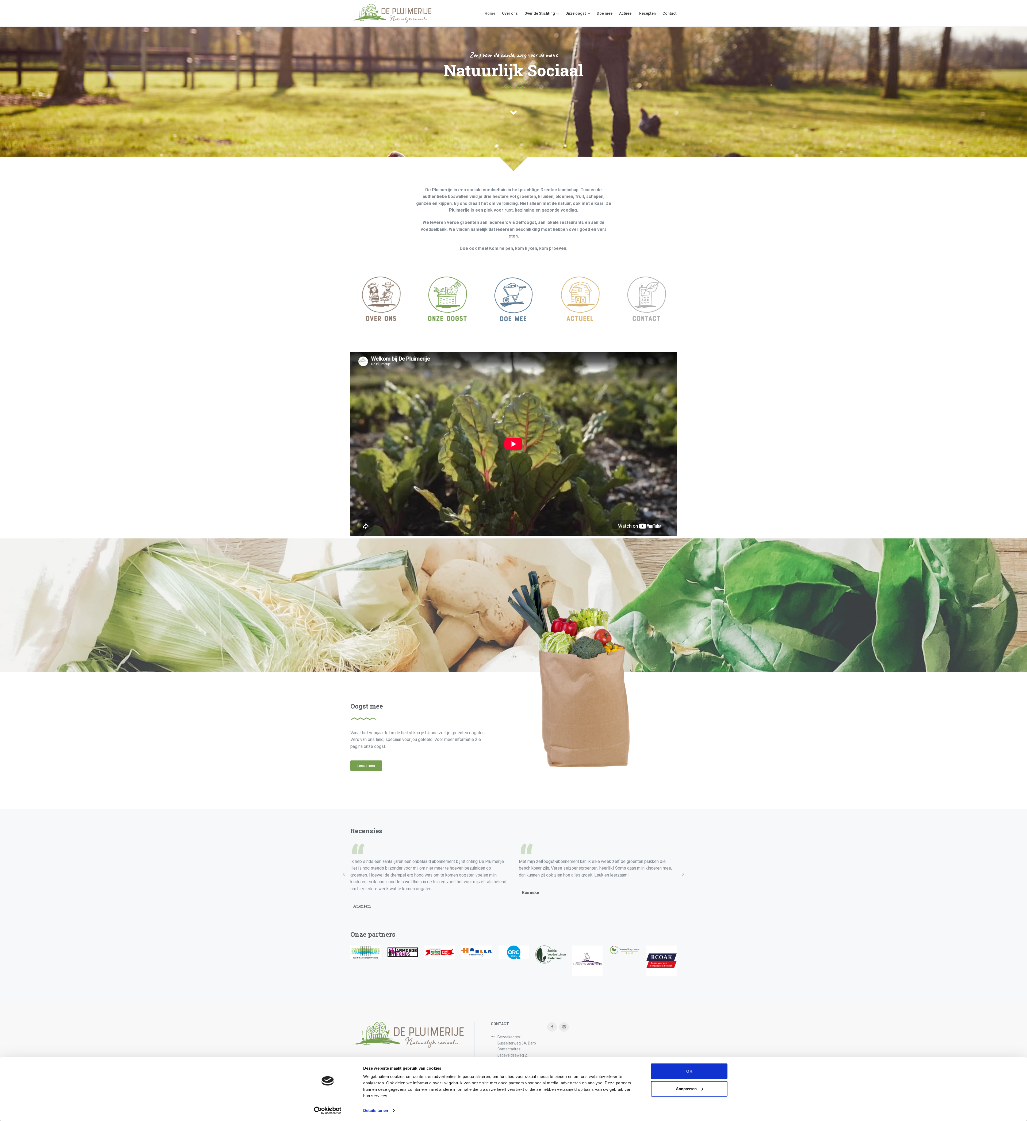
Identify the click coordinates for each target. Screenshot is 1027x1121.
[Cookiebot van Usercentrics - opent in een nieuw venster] (327, 1111)
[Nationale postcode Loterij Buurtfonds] (439, 952)
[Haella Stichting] (476, 952)
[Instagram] (564, 1027)
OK (689, 1071)
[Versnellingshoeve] (625, 950)
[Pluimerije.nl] (390, 13)
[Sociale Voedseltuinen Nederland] (550, 954)
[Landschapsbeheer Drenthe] (365, 952)
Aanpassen (686, 1088)
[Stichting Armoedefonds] (403, 952)
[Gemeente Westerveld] (587, 961)
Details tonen (375, 1110)
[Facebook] (552, 1027)
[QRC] (514, 952)
